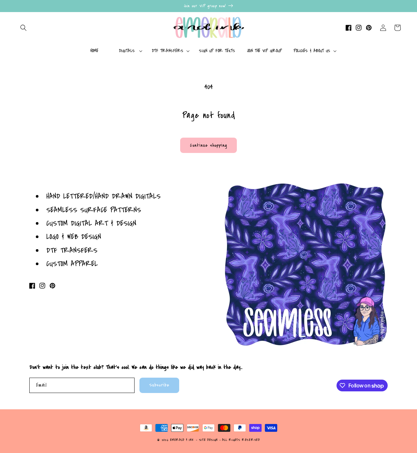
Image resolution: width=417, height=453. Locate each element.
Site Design (208, 440)
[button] (23, 28)
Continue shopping (208, 145)
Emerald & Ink (182, 440)
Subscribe (159, 385)
